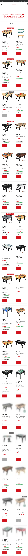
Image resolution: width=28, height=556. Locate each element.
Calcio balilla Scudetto (19, 73)
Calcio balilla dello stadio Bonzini (20, 228)
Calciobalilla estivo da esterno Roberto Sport (7, 323)
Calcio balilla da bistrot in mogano (20, 167)
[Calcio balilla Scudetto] (20, 63)
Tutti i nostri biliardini (10, 8)
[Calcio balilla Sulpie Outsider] (20, 278)
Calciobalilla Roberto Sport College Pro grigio (6, 543)
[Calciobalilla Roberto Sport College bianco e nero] (20, 374)
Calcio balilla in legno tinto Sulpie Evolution (6, 481)
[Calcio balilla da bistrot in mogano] (20, 156)
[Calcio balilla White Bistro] (20, 187)
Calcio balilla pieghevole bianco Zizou (6, 450)
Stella (18, 319)
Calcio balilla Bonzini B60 (5, 354)
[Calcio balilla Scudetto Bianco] (7, 247)
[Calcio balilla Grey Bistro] (7, 218)
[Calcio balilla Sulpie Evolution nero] (7, 374)
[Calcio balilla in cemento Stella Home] (7, 407)
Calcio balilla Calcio (7, 107)
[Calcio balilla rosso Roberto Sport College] (20, 531)
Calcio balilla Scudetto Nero (19, 259)
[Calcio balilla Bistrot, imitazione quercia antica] (7, 279)
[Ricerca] (24, 4)
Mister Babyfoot (5, 41)
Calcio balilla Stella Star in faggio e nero (21, 511)
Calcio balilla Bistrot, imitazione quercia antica (6, 291)
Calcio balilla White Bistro (20, 198)
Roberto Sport (5, 320)
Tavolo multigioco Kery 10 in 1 (20, 45)
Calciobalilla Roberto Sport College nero (19, 450)
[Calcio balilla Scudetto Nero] (20, 248)
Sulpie (4, 164)
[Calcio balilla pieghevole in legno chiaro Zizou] (7, 64)
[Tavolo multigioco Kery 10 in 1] (20, 33)
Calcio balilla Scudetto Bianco (6, 257)
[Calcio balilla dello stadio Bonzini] (20, 218)
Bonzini (18, 104)
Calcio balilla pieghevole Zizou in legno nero (7, 138)
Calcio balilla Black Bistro (6, 198)
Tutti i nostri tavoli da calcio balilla (10, 11)
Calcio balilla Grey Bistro (6, 229)
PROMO (2, 8)
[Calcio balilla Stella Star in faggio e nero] (20, 501)
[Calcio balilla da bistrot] (7, 33)
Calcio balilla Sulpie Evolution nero (7, 384)
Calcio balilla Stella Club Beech (20, 322)
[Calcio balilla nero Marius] (20, 344)
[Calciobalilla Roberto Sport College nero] (20, 438)
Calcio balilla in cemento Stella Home (6, 417)
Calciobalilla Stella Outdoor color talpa (20, 480)
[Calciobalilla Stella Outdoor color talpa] (20, 470)
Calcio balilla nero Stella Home (6, 511)
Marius (18, 134)
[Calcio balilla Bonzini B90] (20, 96)
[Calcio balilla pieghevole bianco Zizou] (7, 438)
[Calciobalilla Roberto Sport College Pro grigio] (7, 531)
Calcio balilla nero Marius (20, 354)
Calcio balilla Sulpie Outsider (20, 288)
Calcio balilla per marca (21, 8)
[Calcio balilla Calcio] (7, 96)
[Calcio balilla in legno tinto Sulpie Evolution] (7, 470)
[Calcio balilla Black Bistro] (7, 187)
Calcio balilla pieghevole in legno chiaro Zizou (7, 76)
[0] (26, 4)
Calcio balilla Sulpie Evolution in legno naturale (7, 167)
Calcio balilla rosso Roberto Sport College (20, 543)
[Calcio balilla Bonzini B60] (7, 344)
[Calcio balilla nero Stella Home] (7, 501)
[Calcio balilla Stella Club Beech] (20, 311)
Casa (2, 11)
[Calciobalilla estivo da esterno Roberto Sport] (7, 311)
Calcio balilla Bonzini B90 (19, 106)
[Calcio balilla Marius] (20, 126)
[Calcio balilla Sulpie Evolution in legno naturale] (7, 156)
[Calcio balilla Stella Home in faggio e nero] (20, 407)
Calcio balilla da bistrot (6, 44)
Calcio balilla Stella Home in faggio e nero (20, 417)
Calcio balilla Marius (20, 136)
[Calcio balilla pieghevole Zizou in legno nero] (7, 126)
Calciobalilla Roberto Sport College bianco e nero (20, 386)
